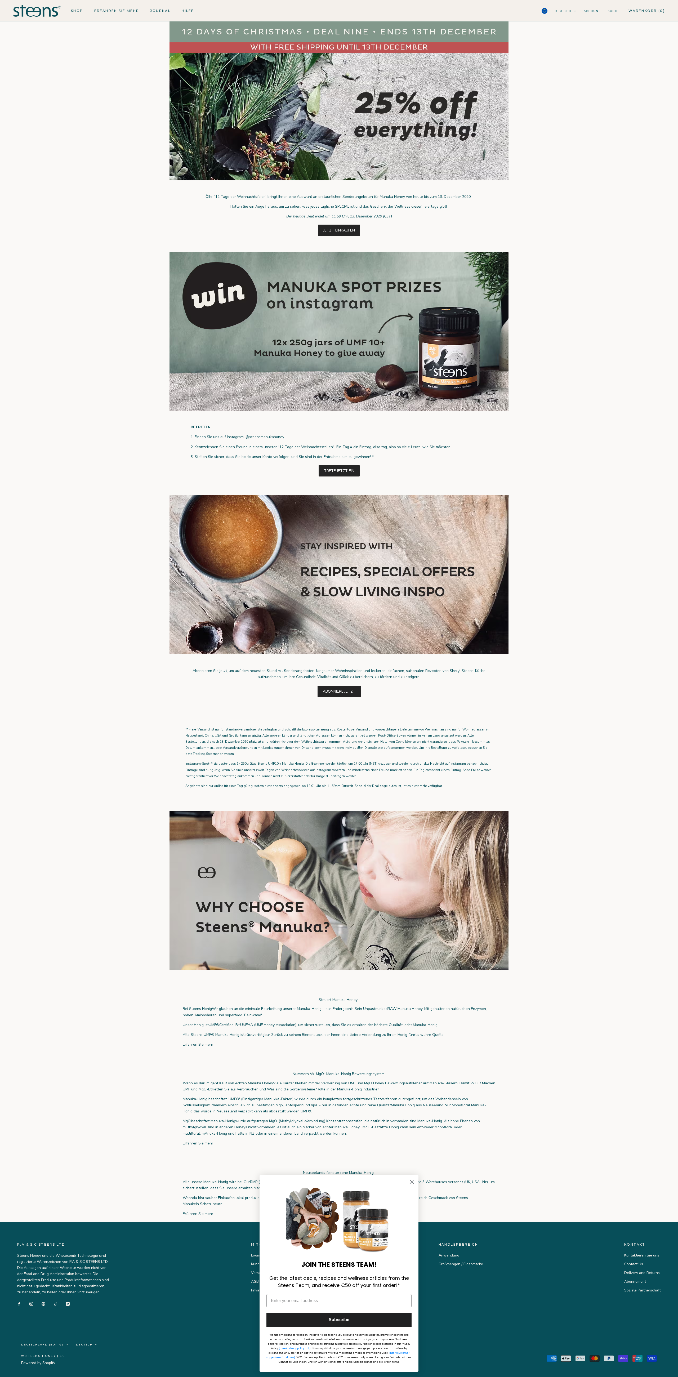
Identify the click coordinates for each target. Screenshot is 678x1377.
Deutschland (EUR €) (42, 1344)
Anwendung (449, 1255)
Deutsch (563, 11)
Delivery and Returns (642, 1272)
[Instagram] (31, 1304)
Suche (614, 11)
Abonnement (635, 1281)
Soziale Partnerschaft (642, 1290)
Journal (160, 11)
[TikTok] (55, 1304)
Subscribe (339, 1319)
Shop (77, 11)
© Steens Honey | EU (43, 1356)
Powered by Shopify (38, 1362)
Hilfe (188, 11)
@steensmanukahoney (265, 436)
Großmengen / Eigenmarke (461, 1264)
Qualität (396, 1024)
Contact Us (633, 1264)
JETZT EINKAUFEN (339, 230)
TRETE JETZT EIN (339, 470)
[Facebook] (19, 1304)
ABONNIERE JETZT (339, 691)
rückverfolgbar (258, 1034)
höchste (381, 1024)
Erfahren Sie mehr (116, 11)
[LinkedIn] (68, 1304)
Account (592, 11)
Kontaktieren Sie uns (641, 1255)
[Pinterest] (43, 1304)
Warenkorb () (646, 11)
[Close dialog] (411, 1182)
